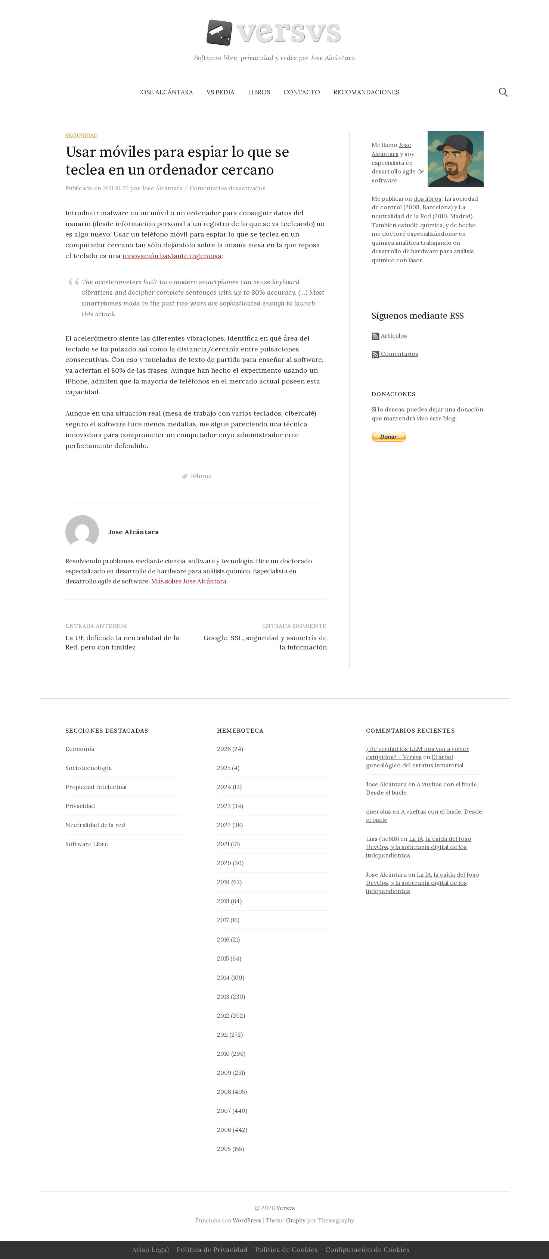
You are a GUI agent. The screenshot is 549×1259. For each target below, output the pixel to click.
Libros (259, 92)
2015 (223, 958)
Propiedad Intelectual (96, 786)
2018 (223, 901)
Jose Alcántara (166, 92)
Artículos (393, 335)
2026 (224, 748)
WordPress (247, 1220)
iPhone (201, 476)
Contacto (301, 92)
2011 (222, 1034)
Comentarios (398, 353)
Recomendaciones (366, 92)
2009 (224, 1072)
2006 (224, 1129)
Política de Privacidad (212, 1249)
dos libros (427, 198)
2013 (223, 996)
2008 (224, 1091)
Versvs (285, 1208)
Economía (79, 748)
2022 (224, 825)
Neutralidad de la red (95, 825)
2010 (223, 1053)
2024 (224, 786)
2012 (223, 1015)
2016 (223, 939)
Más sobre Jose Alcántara (188, 581)
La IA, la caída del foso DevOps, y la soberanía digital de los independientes (418, 847)
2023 (224, 805)
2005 (224, 1148)
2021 (223, 844)
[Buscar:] (503, 92)
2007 (224, 1110)
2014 (223, 977)
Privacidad (80, 805)
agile (409, 171)
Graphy (295, 1220)
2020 (224, 863)
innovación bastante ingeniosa (171, 255)
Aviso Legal (150, 1249)
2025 (223, 767)
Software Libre (86, 844)
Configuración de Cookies (367, 1249)
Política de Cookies (286, 1249)
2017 (223, 920)
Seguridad (81, 135)
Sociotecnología (88, 767)
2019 (223, 882)
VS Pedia (221, 92)
